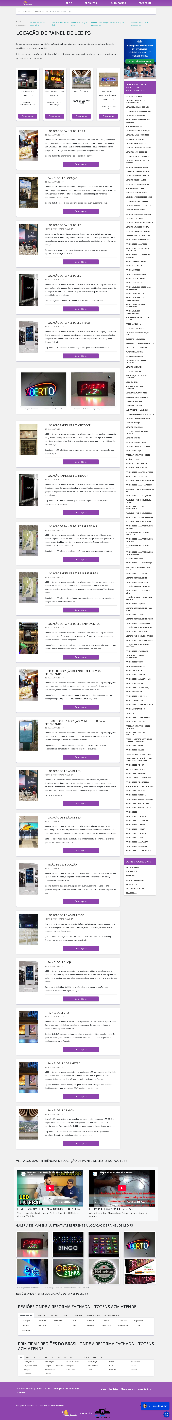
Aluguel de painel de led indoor (140, 481)
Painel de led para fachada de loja (138, 851)
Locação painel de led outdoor (139, 636)
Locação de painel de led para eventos (139, 598)
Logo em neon (132, 382)
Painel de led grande (135, 750)
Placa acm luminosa (134, 352)
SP (40, 1357)
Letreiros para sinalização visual (137, 333)
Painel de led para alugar (137, 842)
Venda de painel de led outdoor (140, 786)
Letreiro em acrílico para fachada (137, 432)
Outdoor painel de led (136, 666)
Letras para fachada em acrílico (140, 414)
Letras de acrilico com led (137, 107)
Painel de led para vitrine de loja (138, 592)
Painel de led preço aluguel (138, 623)
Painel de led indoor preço (137, 782)
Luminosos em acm (134, 406)
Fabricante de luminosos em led (140, 343)
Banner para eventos (135, 880)
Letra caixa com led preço (137, 201)
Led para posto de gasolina (138, 235)
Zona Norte (41, 1315)
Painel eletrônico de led (136, 463)
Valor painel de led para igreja (139, 778)
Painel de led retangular (137, 651)
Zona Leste (78, 1315)
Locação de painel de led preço (139, 619)
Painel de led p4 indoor (136, 833)
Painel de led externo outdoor (139, 705)
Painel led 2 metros (134, 700)
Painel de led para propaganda (139, 517)
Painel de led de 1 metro (136, 696)
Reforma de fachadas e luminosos (135, 387)
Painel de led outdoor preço (138, 803)
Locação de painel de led (136, 578)
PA (101, 1357)
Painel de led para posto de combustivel (138, 249)
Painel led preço (133, 270)
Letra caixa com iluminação (138, 131)
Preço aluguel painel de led (138, 455)
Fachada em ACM (133, 867)
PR (46, 1357)
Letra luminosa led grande (137, 156)
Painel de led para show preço (139, 563)
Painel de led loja (133, 451)
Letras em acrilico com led (137, 135)
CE (78, 1357)
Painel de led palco (134, 838)
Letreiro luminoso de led (137, 167)
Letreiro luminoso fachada (138, 446)
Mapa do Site (144, 1389)
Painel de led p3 (132, 812)
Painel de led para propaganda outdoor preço (139, 553)
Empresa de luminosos (135, 339)
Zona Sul (66, 1315)
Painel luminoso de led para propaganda (138, 288)
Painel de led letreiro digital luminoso (138, 121)
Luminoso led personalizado (138, 171)
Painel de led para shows (137, 574)
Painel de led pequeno (135, 604)
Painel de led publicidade (137, 632)
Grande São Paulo (93, 1315)
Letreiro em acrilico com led (138, 214)
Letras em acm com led (60, 23)
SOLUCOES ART (131, 893)
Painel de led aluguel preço (79, 23)
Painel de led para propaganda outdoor (139, 540)
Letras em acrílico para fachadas (136, 361)
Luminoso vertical (134, 401)
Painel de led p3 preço (135, 825)
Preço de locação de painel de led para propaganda (139, 740)
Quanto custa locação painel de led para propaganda (107, 23)
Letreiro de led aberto (136, 210)
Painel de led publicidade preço (139, 640)
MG (27, 1357)
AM (94, 1357)
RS (59, 1357)
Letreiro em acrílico (135, 427)
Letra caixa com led (134, 356)
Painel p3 (130, 713)
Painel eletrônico (134, 266)
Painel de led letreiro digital (138, 240)
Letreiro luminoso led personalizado (136, 101)
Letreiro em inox (133, 438)
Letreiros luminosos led (136, 152)
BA (71, 1357)
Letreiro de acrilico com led (138, 206)
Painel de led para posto (136, 244)
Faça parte (145, 3)
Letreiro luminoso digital (137, 227)
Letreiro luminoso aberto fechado (137, 162)
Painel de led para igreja (136, 476)
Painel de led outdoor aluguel (139, 799)
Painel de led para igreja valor (139, 496)
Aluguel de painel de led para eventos (138, 501)
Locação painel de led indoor (139, 627)
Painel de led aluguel (135, 683)
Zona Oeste (54, 1315)
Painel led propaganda (136, 274)
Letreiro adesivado (134, 367)
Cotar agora (27, 116)
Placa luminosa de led (135, 188)
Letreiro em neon (133, 371)
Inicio (68, 3)
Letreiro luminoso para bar (138, 231)
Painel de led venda (134, 662)
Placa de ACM (131, 872)
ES (34, 1357)
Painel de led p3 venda (135, 829)
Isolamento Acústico (135, 889)
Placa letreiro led (134, 126)
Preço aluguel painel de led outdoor (138, 727)
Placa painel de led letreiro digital (138, 318)
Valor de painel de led (135, 769)
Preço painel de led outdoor (138, 754)
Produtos (91, 3)
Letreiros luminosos (135, 328)
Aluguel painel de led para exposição (137, 533)
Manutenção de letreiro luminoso (136, 376)
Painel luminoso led (135, 294)
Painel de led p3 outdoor (137, 820)
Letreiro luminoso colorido (138, 148)
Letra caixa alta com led (136, 393)
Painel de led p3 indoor (136, 816)
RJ (21, 1357)
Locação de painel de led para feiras (139, 609)
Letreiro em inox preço (136, 442)
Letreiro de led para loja (136, 143)
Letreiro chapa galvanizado (138, 418)
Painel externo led (134, 692)
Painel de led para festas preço (139, 472)
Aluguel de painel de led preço (139, 513)
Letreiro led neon (134, 96)
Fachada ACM (131, 884)
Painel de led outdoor (136, 795)
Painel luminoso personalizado (133, 312)
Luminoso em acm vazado (137, 397)
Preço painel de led (134, 324)
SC (53, 1357)
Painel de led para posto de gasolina (138, 256)
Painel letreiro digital (136, 278)
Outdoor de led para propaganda (139, 23)
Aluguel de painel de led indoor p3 (140, 490)
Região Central (26, 1315)
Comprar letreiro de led (136, 193)
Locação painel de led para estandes (137, 646)
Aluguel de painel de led (136, 468)
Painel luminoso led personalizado (135, 299)
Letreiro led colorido (135, 218)
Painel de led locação (135, 791)
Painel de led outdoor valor (138, 808)
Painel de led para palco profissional (136, 507)
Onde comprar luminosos (137, 348)
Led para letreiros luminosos (139, 197)
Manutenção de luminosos (137, 410)
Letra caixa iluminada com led (139, 111)
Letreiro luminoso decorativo (37, 23)
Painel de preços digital (136, 261)
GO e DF (86, 1357)
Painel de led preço (134, 615)
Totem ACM (130, 876)
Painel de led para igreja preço (139, 485)
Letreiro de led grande (136, 180)
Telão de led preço (134, 459)
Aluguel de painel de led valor (139, 522)
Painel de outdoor (134, 670)
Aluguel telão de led (135, 559)
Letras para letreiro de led (137, 176)
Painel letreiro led (134, 283)
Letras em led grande (135, 139)
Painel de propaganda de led (138, 679)
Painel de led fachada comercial (135, 733)
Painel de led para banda (136, 846)
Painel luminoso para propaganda (135, 305)
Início (103, 1389)
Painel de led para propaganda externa (139, 527)
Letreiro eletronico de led (137, 184)
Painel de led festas (134, 746)
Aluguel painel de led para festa (137, 546)
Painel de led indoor (135, 765)
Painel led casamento (135, 709)
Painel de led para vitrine (137, 582)
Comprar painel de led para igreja (138, 568)
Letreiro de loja (133, 423)
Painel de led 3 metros (135, 675)
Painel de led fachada (135, 722)
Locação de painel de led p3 (138, 586)
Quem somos (118, 3)
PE (65, 1357)
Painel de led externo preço (138, 717)
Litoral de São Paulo (112, 1315)
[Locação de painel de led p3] (27, 79)
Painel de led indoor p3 (136, 773)
